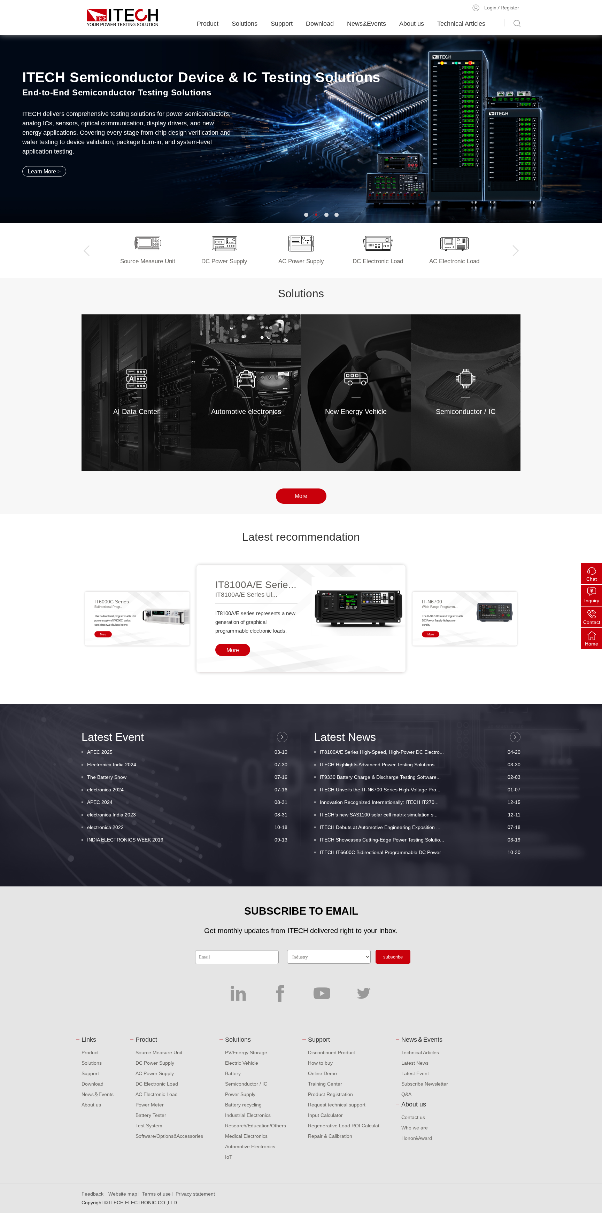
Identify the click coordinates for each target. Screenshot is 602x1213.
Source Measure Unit (159, 1052)
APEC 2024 (187, 802)
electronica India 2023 (187, 814)
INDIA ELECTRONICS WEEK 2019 (187, 840)
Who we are (414, 1127)
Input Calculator (325, 1115)
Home (591, 644)
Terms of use (156, 1194)
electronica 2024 (187, 789)
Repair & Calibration (330, 1136)
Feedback (92, 1194)
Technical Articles (461, 23)
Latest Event (415, 1073)
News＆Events (98, 1094)
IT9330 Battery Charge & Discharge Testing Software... (420, 777)
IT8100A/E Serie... (255, 584)
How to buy (320, 1063)
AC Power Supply (155, 1073)
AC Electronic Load (157, 1094)
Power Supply (240, 1094)
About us (411, 23)
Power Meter (150, 1105)
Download (320, 23)
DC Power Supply (155, 1063)
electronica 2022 (187, 827)
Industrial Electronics (248, 1115)
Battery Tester (151, 1115)
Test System (149, 1125)
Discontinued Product (331, 1052)
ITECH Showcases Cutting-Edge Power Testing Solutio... (420, 840)
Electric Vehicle (241, 1063)
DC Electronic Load (157, 1084)
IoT (228, 1157)
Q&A (406, 1094)
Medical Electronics (246, 1136)
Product (207, 23)
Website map (122, 1194)
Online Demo (322, 1073)
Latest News (415, 1063)
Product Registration (330, 1094)
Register (510, 7)
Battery (233, 1073)
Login (490, 7)
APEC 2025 (187, 752)
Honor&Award (416, 1138)
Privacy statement (195, 1194)
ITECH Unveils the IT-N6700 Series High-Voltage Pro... (420, 789)
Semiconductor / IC (246, 1084)
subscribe (393, 957)
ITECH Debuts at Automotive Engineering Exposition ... (420, 827)
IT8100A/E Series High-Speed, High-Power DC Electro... (420, 752)
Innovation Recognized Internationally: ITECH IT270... (420, 802)
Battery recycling (243, 1105)
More (140, 427)
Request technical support (336, 1105)
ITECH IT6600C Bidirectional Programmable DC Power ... (420, 852)
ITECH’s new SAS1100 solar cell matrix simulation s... (420, 814)
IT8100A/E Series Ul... (246, 594)
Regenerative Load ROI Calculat (343, 1125)
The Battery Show (187, 777)
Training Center (325, 1084)
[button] (306, 214)
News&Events (366, 23)
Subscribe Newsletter (424, 1084)
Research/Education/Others (255, 1125)
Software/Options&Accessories (169, 1136)
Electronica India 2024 (187, 764)
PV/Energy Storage (246, 1052)
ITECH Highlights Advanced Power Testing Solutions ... (420, 764)
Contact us (413, 1117)
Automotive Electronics (250, 1146)
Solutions (244, 23)
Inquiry (591, 600)
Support (282, 23)
